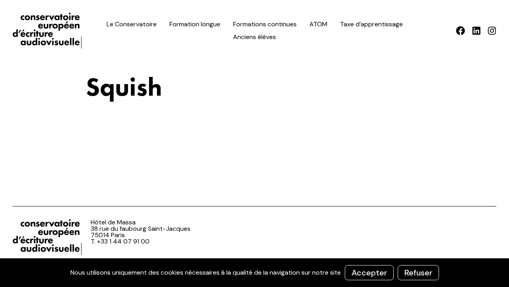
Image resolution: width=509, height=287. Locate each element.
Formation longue (194, 24)
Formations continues (265, 24)
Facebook (460, 30)
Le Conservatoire (132, 24)
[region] (254, 272)
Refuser (418, 272)
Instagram (491, 30)
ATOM (318, 24)
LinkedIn (476, 30)
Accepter (369, 272)
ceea (48, 31)
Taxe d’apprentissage (371, 24)
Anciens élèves (254, 37)
